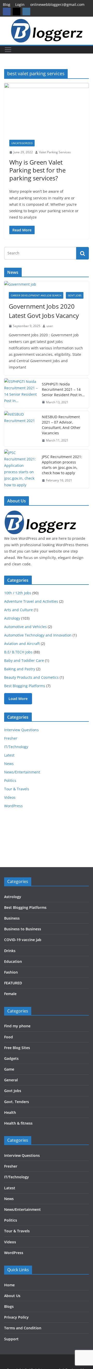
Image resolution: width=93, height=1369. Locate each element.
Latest (9, 755)
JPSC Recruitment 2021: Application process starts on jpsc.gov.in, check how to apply (62, 464)
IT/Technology (16, 746)
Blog (6, 4)
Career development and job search (36, 295)
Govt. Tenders (16, 1101)
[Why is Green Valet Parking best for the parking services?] (46, 109)
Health (10, 1112)
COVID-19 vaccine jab (22, 939)
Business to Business (22, 928)
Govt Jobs (74, 295)
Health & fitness (18, 1123)
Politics (10, 780)
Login (20, 4)
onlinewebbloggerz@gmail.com (57, 4)
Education (13, 961)
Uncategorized (22, 143)
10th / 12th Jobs (17, 592)
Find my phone (17, 1025)
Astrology (12, 618)
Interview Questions (21, 729)
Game (9, 1069)
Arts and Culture (18, 609)
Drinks (10, 950)
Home (9, 1284)
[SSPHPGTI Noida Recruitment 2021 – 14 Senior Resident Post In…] (21, 393)
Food (8, 1036)
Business (12, 918)
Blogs (9, 1306)
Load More (18, 698)
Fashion (11, 972)
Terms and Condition (22, 1327)
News (9, 763)
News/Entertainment (22, 772)
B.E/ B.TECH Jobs (18, 652)
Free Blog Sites (17, 1047)
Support (11, 1338)
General (11, 1079)
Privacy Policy (16, 1317)
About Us (12, 1295)
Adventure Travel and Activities (31, 601)
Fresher (10, 738)
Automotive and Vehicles (25, 626)
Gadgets (11, 1058)
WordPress (13, 805)
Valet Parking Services (55, 152)
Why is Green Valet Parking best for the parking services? (37, 170)
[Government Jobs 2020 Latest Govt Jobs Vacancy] (46, 284)
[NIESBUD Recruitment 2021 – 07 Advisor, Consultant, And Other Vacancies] (21, 428)
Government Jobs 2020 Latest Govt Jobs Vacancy (44, 311)
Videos (10, 797)
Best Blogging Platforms (24, 685)
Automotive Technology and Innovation (38, 635)
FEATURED (13, 982)
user (50, 326)
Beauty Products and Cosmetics (31, 677)
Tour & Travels (16, 788)
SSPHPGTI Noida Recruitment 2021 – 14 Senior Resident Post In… (63, 389)
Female (10, 993)
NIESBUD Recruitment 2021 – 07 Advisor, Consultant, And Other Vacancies (61, 424)
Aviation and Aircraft (22, 643)
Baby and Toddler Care (24, 660)
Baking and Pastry (19, 668)
